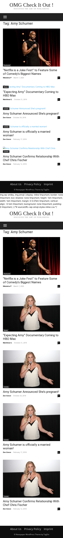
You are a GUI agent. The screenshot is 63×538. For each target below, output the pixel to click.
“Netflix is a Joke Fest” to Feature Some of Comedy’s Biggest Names (30, 72)
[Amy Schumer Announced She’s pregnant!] (31, 108)
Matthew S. (7, 99)
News (6, 87)
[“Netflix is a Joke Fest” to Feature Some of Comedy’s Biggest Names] (31, 47)
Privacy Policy (32, 184)
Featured (7, 65)
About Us (15, 184)
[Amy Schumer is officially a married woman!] (31, 126)
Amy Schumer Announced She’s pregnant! (31, 113)
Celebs (6, 109)
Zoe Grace (7, 117)
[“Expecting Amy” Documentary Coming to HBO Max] (31, 86)
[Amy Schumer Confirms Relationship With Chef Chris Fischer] (31, 150)
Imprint (48, 184)
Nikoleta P (7, 78)
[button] (5, 17)
